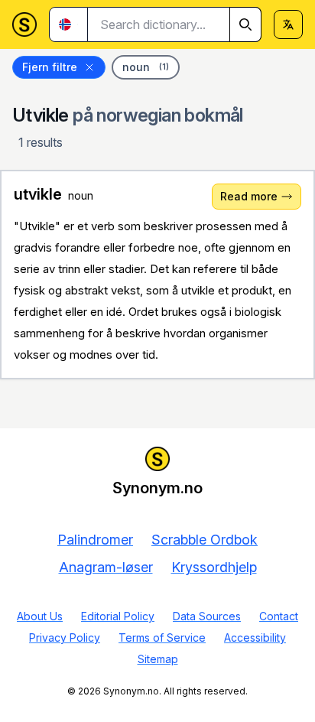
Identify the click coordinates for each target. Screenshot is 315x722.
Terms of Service (162, 637)
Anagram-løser (106, 567)
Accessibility (255, 637)
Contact (278, 616)
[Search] (245, 24)
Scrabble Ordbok (204, 540)
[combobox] (174, 24)
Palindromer (95, 540)
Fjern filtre (49, 66)
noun (145, 66)
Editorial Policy (117, 616)
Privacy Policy (64, 637)
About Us (40, 616)
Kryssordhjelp (214, 567)
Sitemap (158, 658)
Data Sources (207, 616)
